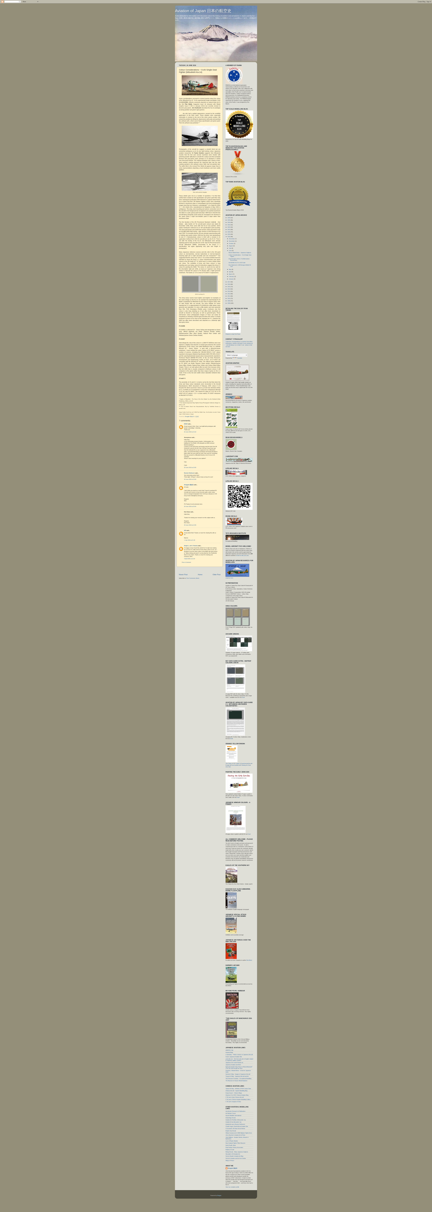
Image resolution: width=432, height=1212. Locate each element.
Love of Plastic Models (232, 1141)
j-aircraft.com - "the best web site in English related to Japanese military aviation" (239, 1059)
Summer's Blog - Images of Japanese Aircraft (238, 1074)
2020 (229, 232)
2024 (229, 222)
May (230, 269)
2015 (229, 286)
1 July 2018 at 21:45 (189, 540)
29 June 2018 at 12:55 (190, 525)
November (232, 241)
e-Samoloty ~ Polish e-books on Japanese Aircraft (239, 1054)
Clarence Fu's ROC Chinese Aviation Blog (237, 1095)
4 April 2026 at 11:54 (189, 558)
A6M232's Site (229, 1050)
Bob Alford (249, 960)
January (231, 279)
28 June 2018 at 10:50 (190, 479)
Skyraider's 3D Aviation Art (233, 1154)
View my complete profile (232, 1187)
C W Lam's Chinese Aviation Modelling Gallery (238, 1099)
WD (185, 530)
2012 (229, 293)
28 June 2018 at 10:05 (190, 467)
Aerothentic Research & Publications (235, 1111)
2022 (229, 227)
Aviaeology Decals (231, 1117)
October (231, 243)
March (231, 274)
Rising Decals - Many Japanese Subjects (237, 1152)
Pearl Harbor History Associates (234, 1147)
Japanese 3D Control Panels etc (234, 1062)
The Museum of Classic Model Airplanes (236, 1080)
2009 (229, 300)
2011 (229, 296)
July (230, 248)
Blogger (219, 1195)
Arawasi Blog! (229, 1052)
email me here (229, 578)
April (230, 271)
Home (200, 574)
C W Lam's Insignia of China (233, 1101)
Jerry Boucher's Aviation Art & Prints (235, 1135)
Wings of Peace (230, 1160)
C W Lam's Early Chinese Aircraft (235, 1097)
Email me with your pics (242, 555)
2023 (229, 224)
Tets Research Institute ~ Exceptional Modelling (238, 1078)
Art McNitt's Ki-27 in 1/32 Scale (237, 262)
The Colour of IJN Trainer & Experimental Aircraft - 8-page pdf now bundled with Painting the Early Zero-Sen (239, 765)
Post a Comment (186, 562)
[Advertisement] (220, 570)
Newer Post (183, 574)
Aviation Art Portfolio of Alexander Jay (236, 1120)
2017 (229, 282)
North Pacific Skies (231, 1145)
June (230, 250)
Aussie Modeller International (233, 1115)
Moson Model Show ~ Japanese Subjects (240, 252)
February (231, 276)
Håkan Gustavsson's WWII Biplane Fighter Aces (239, 1133)
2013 (229, 291)
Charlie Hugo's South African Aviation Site (237, 1126)
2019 (229, 234)
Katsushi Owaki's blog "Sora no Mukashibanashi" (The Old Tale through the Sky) (239, 1067)
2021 (229, 229)
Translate (239, 358)
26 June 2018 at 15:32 (190, 432)
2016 (229, 284)
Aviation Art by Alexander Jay (233, 1122)
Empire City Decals (231, 1130)
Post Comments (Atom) (192, 578)
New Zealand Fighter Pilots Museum (235, 1143)
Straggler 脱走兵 (189, 484)
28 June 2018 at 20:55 (190, 506)
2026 (229, 217)
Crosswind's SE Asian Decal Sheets (235, 1128)
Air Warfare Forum (231, 1113)
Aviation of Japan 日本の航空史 (203, 10)
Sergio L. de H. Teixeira (191, 545)
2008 (229, 303)
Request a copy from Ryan (233, 334)
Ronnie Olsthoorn (189, 473)
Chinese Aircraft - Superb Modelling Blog (236, 1090)
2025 (229, 220)
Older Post (216, 574)
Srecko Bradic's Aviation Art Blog (234, 1156)
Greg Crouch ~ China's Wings (234, 1093)
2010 (229, 298)
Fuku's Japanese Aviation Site (234, 1056)
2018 (229, 236)
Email (243, 697)
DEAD (186, 424)
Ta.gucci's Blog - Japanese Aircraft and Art (237, 1076)
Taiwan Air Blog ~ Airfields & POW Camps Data (238, 1088)
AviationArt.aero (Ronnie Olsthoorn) (235, 1124)
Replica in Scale (230, 1149)
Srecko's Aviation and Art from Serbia (236, 1158)
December (232, 238)
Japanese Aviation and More (233, 1064)
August (231, 246)
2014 (229, 289)
